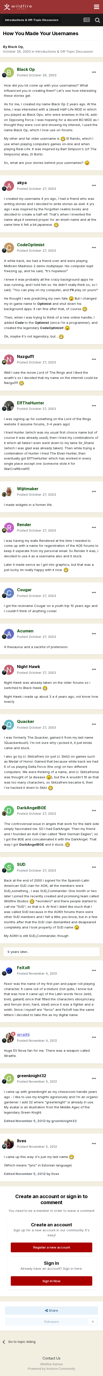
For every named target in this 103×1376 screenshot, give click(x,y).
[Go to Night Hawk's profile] (9, 670)
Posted (36, 75)
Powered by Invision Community (51, 1369)
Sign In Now (51, 1281)
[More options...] (94, 72)
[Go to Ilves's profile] (9, 1144)
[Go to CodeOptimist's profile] (9, 248)
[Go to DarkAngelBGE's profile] (9, 811)
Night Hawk (28, 666)
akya (22, 182)
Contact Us (51, 1358)
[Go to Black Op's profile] (9, 72)
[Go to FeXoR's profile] (9, 971)
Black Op (15, 47)
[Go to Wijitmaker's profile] (9, 492)
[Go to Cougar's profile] (9, 593)
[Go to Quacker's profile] (9, 725)
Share (53, 1310)
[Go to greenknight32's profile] (9, 1079)
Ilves (21, 1140)
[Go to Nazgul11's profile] (9, 359)
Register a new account (51, 1247)
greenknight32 (31, 1075)
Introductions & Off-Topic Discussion (64, 51)
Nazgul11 (25, 356)
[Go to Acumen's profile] (9, 634)
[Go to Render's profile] (9, 528)
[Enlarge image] (63, 138)
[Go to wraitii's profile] (9, 1038)
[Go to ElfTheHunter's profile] (9, 406)
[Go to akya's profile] (9, 186)
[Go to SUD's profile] (9, 868)
